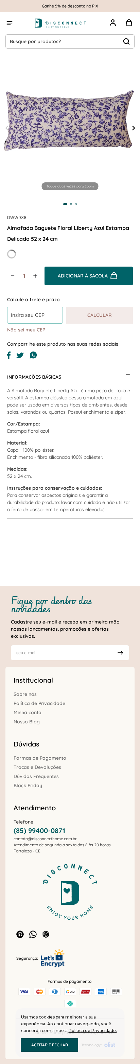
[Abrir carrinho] (129, 23)
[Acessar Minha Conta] (112, 26)
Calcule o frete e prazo (33, 299)
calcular (99, 315)
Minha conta (27, 712)
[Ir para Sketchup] (46, 934)
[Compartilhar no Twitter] (20, 356)
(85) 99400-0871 (39, 830)
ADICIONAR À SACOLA (83, 276)
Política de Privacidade (39, 703)
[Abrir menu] (9, 23)
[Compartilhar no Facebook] (9, 357)
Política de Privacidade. (93, 1030)
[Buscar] (126, 41)
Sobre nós (25, 694)
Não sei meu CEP (26, 330)
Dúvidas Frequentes (36, 776)
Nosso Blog (27, 722)
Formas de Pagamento (40, 758)
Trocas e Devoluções (37, 767)
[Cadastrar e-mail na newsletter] (120, 653)
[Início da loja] (60, 23)
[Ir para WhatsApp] (33, 934)
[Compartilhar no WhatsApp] (33, 357)
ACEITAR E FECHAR (49, 1044)
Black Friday (28, 785)
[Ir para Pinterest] (20, 934)
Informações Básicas (34, 377)
